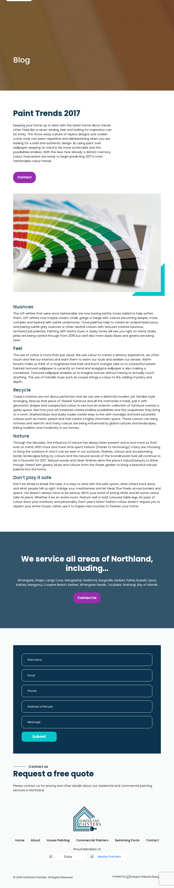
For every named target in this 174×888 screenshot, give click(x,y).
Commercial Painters (92, 840)
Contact (24, 177)
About (35, 840)
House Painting (58, 840)
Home (19, 840)
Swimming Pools (127, 840)
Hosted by (119, 876)
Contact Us (87, 598)
